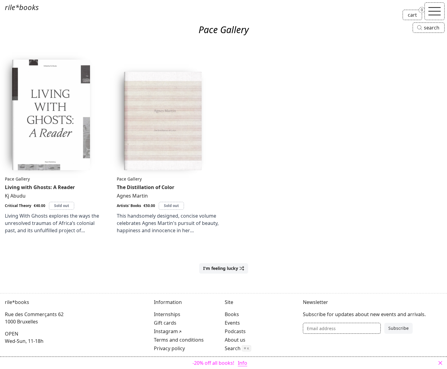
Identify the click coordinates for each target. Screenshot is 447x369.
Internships (167, 314)
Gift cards (165, 322)
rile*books (22, 7)
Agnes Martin (132, 195)
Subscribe (398, 328)
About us (235, 339)
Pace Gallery (17, 179)
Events (232, 322)
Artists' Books (129, 205)
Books (232, 314)
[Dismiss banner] (440, 363)
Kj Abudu (15, 195)
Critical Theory (18, 205)
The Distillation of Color (145, 187)
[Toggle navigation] (434, 11)
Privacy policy (169, 348)
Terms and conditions (179, 339)
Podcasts (235, 331)
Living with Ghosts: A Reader (40, 187)
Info (242, 363)
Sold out (61, 205)
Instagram (166, 331)
